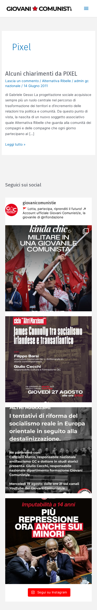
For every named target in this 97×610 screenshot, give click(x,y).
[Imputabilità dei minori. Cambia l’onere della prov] (48, 541)
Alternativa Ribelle (56, 81)
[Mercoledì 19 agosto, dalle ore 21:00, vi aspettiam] (48, 450)
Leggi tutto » (15, 144)
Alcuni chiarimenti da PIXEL (41, 73)
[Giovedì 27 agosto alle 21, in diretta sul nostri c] (48, 359)
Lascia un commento (22, 81)
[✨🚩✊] (48, 268)
